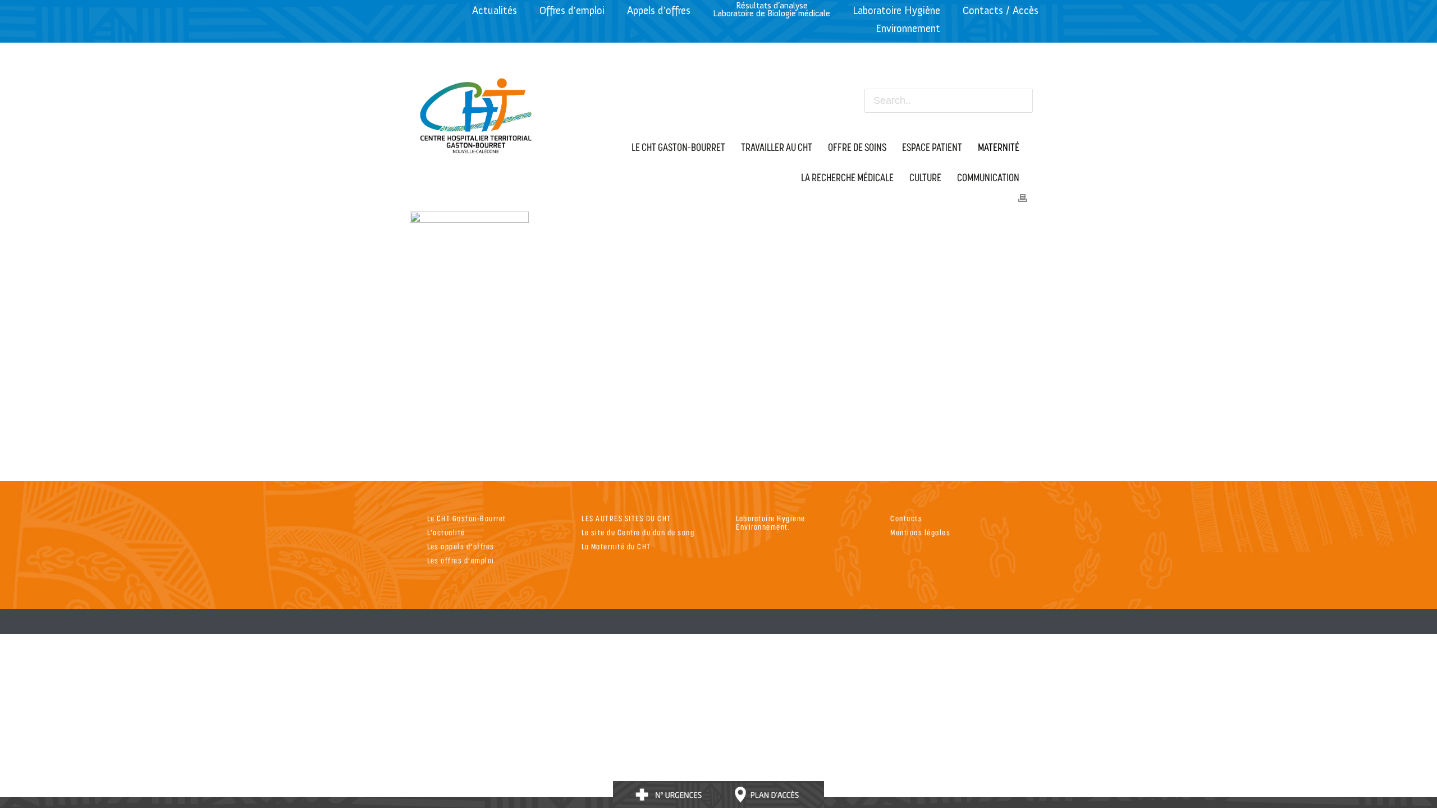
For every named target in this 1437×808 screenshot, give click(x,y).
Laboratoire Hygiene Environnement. (771, 522)
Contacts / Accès (1000, 10)
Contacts (906, 518)
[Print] (1022, 197)
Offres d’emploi (572, 10)
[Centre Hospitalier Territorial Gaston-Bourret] (476, 112)
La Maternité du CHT (616, 546)
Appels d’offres (658, 10)
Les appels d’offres (461, 546)
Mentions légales (920, 532)
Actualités (494, 10)
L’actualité (446, 532)
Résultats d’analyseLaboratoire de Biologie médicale (771, 9)
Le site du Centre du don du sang (638, 532)
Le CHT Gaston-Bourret (466, 518)
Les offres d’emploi (461, 560)
